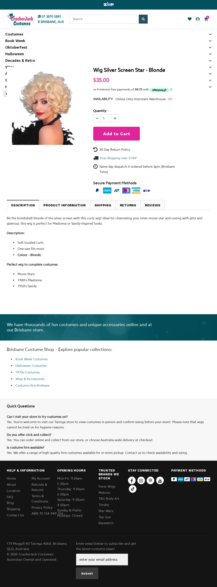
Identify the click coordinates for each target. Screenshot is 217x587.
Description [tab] (23, 205)
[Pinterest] (150, 480)
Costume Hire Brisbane (32, 385)
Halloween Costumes (31, 366)
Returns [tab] (128, 205)
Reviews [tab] (152, 205)
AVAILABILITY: (103, 99)
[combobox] (104, 19)
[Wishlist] (190, 19)
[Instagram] (141, 480)
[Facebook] (132, 480)
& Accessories (33, 379)
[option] (108, 4)
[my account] (198, 19)
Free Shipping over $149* (119, 158)
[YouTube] (160, 480)
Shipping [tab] (103, 205)
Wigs (19, 379)
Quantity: (100, 111)
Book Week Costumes (31, 359)
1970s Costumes (27, 372)
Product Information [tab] (64, 205)
